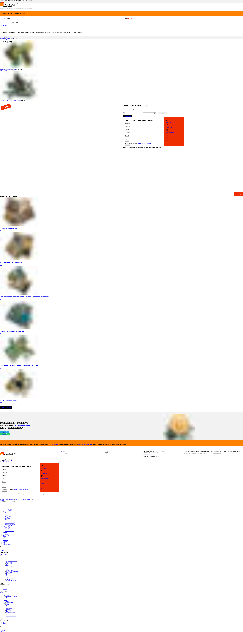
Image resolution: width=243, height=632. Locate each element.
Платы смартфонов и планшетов (12, 331)
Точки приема (169, 122)
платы (4, 586)
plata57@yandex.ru (170, 132)
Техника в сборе (8, 509)
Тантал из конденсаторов (10, 521)
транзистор (5, 589)
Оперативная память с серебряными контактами (10, 100)
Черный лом (7, 527)
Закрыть (2, 500)
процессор (5, 587)
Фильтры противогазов (10, 524)
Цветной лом (8, 528)
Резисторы (7, 518)
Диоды (6, 515)
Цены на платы (8, 510)
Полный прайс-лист (6, 407)
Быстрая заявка (128, 116)
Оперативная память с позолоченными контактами (19, 365)
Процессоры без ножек (8, 400)
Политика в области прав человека (22, 499)
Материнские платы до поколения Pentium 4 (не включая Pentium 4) (24, 297)
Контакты (5, 37)
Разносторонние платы (8, 228)
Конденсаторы (8, 514)
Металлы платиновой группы (11, 520)
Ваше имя (127, 123)
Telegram (168, 142)
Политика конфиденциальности (7, 499)
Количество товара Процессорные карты (134, 113)
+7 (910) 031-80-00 (7, 41)
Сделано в (34, 499)
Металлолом (6, 559)
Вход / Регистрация (7, 544)
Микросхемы (8, 516)
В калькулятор (162, 113)
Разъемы (7, 517)
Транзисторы (8, 512)
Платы (7, 36)
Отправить (128, 144)
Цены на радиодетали (9, 525)
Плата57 (1, 38)
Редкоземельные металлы (10, 529)
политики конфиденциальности (144, 143)
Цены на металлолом (9, 531)
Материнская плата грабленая (11, 262)
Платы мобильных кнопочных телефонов (9, 69)
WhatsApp (168, 137)
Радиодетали (6, 567)
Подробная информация (130, 135)
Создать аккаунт (3, 554)
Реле (6, 519)
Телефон (127, 129)
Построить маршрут (147, 454)
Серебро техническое (9, 523)
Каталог (5, 38)
